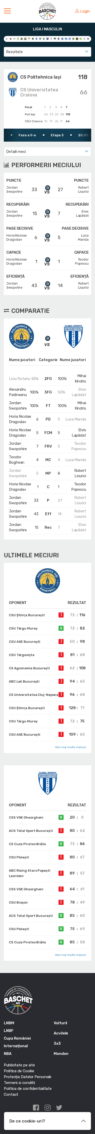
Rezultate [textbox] (14, 52)
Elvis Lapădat (79, 392)
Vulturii (60, 1023)
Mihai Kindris (80, 379)
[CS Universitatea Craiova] (36, 38)
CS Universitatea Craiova (39, 92)
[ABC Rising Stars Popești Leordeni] (10, 38)
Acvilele (61, 1033)
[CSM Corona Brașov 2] (47, 38)
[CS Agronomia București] (18, 38)
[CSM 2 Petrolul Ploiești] (44, 38)
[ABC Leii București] (7, 38)
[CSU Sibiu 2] (73, 38)
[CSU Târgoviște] (80, 38)
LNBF (8, 1030)
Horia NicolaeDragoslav (16, 237)
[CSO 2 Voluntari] (54, 38)
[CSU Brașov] (66, 38)
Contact (11, 1094)
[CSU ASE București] (62, 38)
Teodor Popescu (78, 446)
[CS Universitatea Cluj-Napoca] (32, 38)
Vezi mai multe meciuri (70, 747)
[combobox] (47, 52)
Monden (61, 1053)
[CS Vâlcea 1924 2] (40, 38)
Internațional (16, 1046)
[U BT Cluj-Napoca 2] (88, 38)
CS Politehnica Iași (40, 77)
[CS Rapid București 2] (29, 38)
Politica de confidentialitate (28, 1088)
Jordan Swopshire (18, 406)
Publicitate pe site (19, 1065)
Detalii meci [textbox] (16, 151)
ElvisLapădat (82, 213)
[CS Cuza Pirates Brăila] (21, 38)
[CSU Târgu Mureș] (84, 38)
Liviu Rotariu (19, 378)
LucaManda (83, 237)
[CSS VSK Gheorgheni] (58, 38)
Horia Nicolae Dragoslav (20, 419)
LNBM (9, 1023)
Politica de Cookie (19, 1071)
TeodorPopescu (82, 261)
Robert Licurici (80, 473)
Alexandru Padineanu (18, 392)
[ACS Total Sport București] (14, 38)
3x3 (57, 1043)
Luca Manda (75, 419)
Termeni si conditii (19, 1082)
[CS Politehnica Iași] (25, 38)
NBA (7, 1053)
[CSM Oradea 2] (51, 38)
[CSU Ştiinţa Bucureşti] (77, 38)
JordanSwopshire (14, 189)
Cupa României (17, 1038)
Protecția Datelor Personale (27, 1077)
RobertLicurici (83, 189)
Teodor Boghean (16, 460)
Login (85, 11)
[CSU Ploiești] (69, 38)
